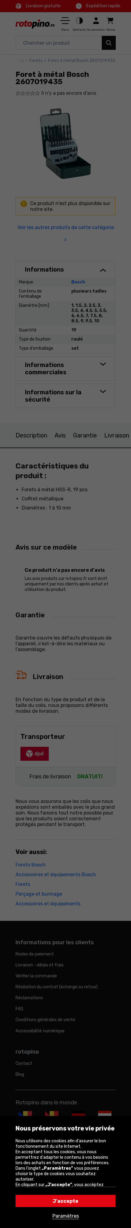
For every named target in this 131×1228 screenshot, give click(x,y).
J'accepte (65, 1201)
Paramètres (65, 1216)
